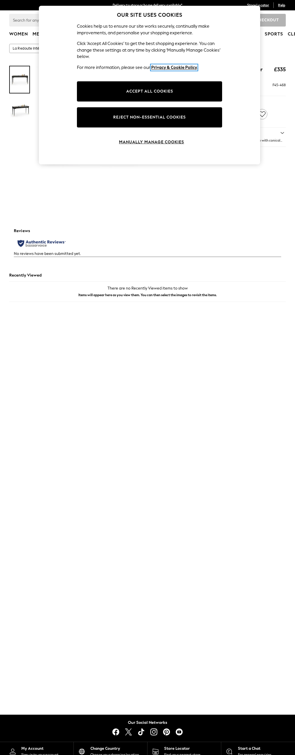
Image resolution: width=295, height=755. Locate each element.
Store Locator (258, 5)
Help (281, 5)
